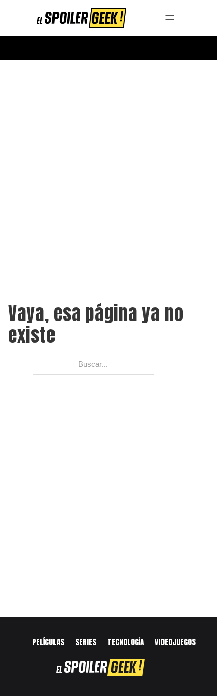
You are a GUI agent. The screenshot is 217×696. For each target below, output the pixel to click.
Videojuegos (175, 642)
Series (85, 642)
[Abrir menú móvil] (108, 48)
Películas (48, 642)
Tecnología (125, 642)
